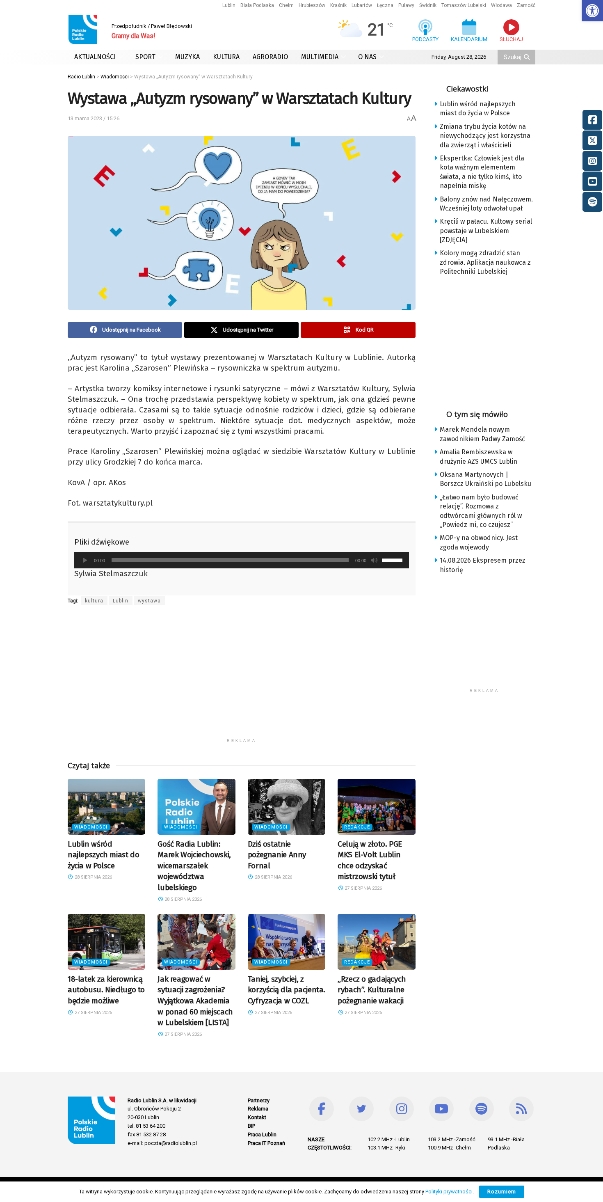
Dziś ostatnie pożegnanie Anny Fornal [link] (277, 854)
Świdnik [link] (427, 5)
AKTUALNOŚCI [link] (95, 57)
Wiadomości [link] (90, 827)
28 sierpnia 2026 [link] (92, 877)
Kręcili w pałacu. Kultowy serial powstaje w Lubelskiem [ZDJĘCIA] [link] (486, 231)
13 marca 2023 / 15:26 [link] (93, 118)
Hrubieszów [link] (312, 5)
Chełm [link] (286, 5)
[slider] (393, 559)
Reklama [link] (258, 1109)
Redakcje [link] (357, 827)
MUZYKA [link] (187, 57)
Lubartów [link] (362, 5)
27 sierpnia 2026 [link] (362, 888)
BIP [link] (251, 1126)
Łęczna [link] (385, 5)
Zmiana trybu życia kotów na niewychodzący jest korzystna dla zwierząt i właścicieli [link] (485, 136)
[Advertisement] (242, 676)
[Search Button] (527, 57)
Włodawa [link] (501, 5)
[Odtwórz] (85, 560)
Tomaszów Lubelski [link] (463, 5)
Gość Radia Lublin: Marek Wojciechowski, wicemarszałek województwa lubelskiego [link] (194, 865)
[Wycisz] (374, 560)
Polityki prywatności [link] (449, 1191)
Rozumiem (501, 1191)
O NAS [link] (367, 57)
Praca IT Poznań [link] (266, 1143)
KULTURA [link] (226, 57)
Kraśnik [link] (338, 5)
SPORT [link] (145, 57)
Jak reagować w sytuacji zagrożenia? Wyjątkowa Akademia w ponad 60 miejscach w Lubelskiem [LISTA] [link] (195, 1000)
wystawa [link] (149, 601)
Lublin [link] (228, 5)
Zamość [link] (526, 5)
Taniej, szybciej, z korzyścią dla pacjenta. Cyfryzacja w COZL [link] (286, 989)
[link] (592, 10)
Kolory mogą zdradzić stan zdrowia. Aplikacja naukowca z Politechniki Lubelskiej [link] (485, 262)
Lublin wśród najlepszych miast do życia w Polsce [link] (103, 854)
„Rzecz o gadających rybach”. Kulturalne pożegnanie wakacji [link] (372, 989)
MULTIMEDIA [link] (319, 57)
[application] (241, 560)
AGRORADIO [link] (270, 57)
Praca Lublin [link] (262, 1134)
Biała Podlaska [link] (257, 5)
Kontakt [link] (257, 1117)
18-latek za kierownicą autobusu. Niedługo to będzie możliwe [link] (106, 989)
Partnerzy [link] (259, 1100)
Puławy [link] (406, 5)
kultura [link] (94, 601)
